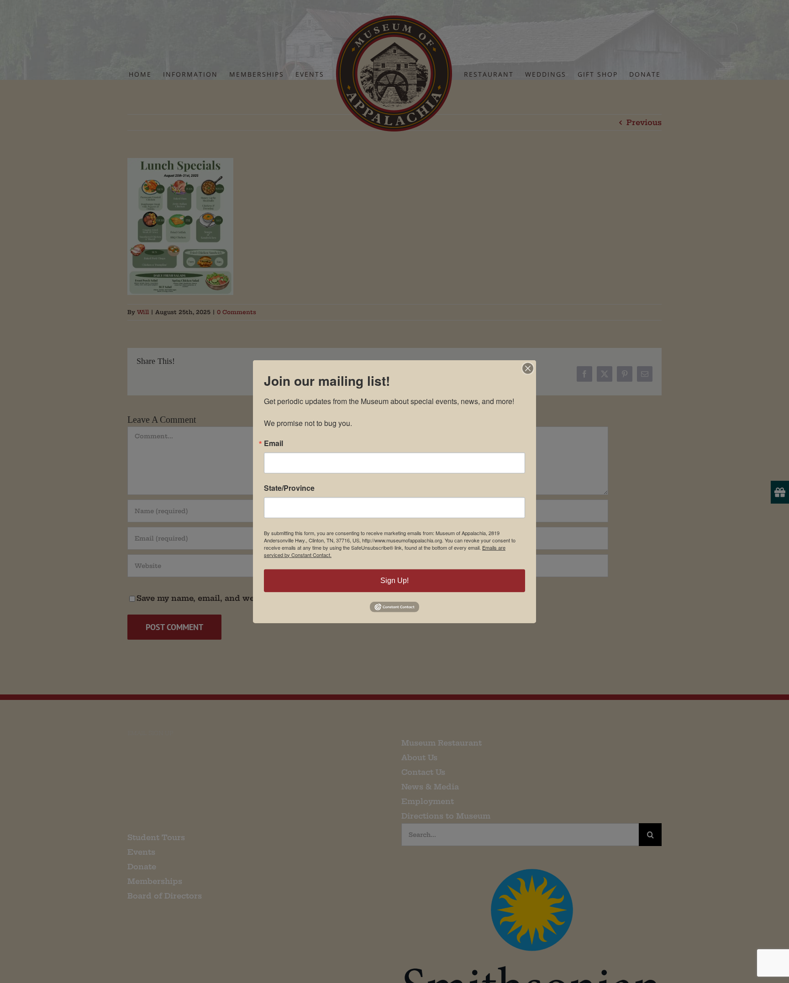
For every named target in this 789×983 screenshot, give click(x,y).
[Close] (527, 368)
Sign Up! (394, 580)
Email (273, 443)
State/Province (289, 487)
